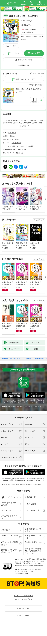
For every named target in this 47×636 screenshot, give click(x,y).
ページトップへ (23, 608)
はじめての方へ (11, 497)
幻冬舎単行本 (16, 143)
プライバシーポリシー (9, 536)
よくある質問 (30, 504)
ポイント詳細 (26, 32)
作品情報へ (22, 65)
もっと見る (38, 220)
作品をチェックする (25, 60)
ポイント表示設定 (32, 510)
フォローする (30, 20)
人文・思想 (15, 139)
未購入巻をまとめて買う (25, 79)
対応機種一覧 (30, 497)
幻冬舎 (12, 136)
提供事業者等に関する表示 (33, 530)
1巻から (32, 85)
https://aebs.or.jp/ (22, 573)
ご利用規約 (5, 530)
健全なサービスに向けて (33, 536)
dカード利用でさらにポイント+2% (31, 36)
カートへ (15, 53)
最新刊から (40, 85)
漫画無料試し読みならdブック (11, 358)
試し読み (13, 46)
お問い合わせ (6, 510)
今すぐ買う (35, 53)
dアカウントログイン (9, 517)
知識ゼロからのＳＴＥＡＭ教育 (28, 89)
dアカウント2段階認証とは (9, 543)
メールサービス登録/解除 (8, 504)
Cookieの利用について (33, 543)
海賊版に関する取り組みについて (9, 551)
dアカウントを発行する (23, 596)
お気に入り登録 (38, 73)
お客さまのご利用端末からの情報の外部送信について (33, 551)
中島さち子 (25, 21)
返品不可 (23, 39)
